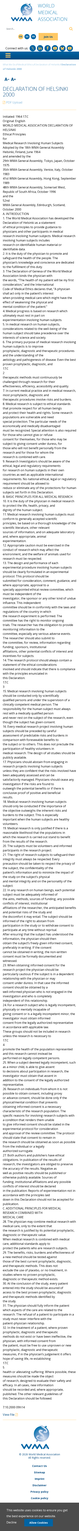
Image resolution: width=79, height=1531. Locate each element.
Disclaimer (39, 1485)
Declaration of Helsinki (47, 64)
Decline (11, 1522)
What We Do (9, 64)
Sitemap (39, 1472)
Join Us (48, 36)
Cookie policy (39, 1498)
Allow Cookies (38, 1522)
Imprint (39, 1479)
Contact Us (39, 1466)
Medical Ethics (25, 64)
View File (9, 1415)
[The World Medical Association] (39, 13)
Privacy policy (39, 1491)
